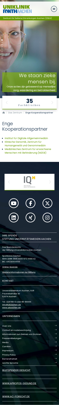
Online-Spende (10, 267)
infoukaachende (11, 304)
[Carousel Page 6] (2, 51)
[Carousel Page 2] (2, 42)
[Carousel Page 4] (2, 47)
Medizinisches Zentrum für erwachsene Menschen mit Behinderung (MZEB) (28, 150)
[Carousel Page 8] (2, 56)
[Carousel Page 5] (2, 49)
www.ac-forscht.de (16, 396)
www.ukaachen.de (11, 307)
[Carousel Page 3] (2, 44)
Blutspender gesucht (16, 370)
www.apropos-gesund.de (19, 383)
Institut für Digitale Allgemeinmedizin (26, 138)
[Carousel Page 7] (2, 53)
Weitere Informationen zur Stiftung (18, 272)
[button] (6, 102)
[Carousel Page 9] (2, 58)
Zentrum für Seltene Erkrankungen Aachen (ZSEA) (27, 18)
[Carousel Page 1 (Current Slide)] (2, 40)
